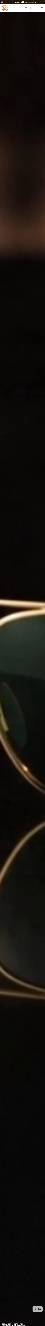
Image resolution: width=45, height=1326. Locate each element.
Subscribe (22, 1318)
